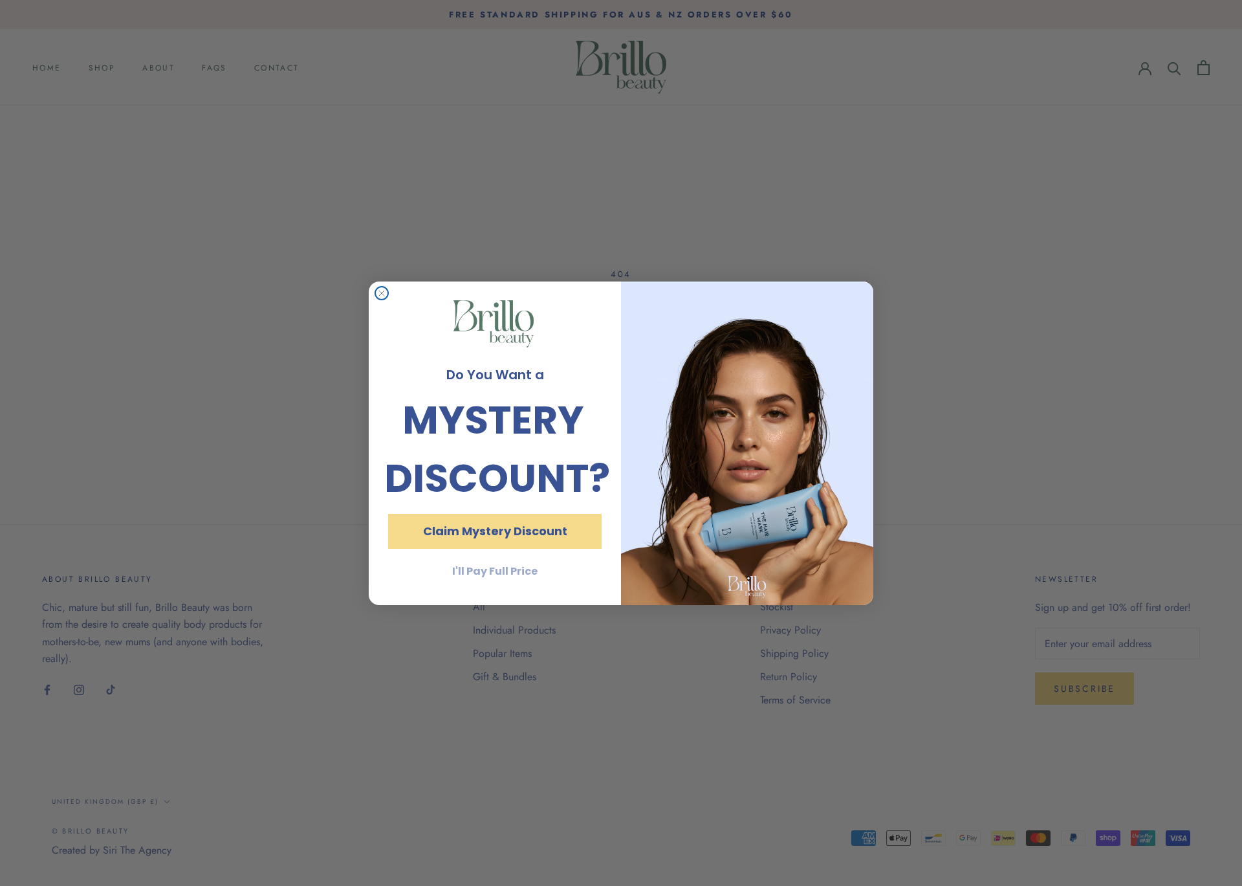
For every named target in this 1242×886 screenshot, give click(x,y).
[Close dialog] (381, 293)
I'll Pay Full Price (495, 570)
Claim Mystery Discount (495, 530)
